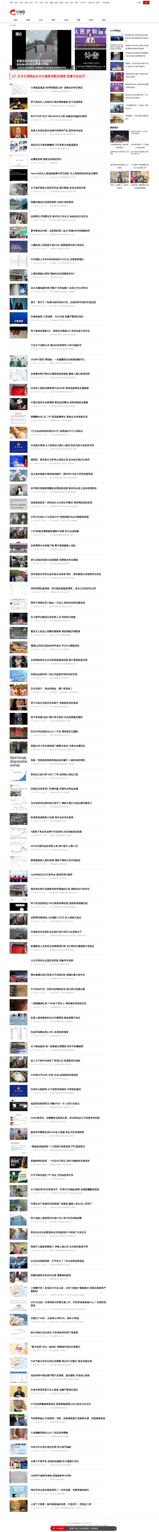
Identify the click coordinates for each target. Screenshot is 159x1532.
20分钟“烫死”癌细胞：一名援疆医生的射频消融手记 (58, 359)
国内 (16, 20)
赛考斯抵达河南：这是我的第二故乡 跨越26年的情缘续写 (60, 230)
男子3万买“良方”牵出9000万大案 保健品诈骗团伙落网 (59, 116)
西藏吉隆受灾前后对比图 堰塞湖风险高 (51, 1275)
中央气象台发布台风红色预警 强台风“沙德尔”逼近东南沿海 (61, 1361)
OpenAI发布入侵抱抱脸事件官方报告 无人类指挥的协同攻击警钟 (64, 173)
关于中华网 (56, 1526)
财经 (26, 2)
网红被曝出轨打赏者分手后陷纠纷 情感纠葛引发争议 (58, 974)
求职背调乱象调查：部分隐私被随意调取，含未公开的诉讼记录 (63, 588)
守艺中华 (83, 2)
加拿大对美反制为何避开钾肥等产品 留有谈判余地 (57, 130)
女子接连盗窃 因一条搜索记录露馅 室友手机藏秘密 (57, 1046)
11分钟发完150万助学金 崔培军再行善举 (52, 874)
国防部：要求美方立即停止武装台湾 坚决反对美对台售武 (60, 459)
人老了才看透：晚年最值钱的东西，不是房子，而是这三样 (61, 1504)
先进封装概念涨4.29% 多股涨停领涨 (49, 1032)
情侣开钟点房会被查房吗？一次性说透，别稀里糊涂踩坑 (60, 1490)
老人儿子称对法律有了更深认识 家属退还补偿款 (55, 1060)
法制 (76, 2)
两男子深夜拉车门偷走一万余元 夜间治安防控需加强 (58, 602)
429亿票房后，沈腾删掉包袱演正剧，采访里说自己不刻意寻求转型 (65, 1118)
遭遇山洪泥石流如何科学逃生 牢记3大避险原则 (55, 645)
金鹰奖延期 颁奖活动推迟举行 (46, 159)
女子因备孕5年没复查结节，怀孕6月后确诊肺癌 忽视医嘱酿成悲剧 (65, 1189)
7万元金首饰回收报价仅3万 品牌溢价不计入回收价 (57, 431)
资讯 (16, 2)
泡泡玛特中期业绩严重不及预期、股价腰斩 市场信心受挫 (60, 1375)
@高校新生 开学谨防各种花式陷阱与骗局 (86, 1528)
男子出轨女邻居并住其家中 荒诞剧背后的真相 (54, 703)
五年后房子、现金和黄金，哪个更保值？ (52, 688)
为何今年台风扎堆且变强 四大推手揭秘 (51, 1447)
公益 (66, 2)
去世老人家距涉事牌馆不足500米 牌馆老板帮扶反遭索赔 (60, 388)
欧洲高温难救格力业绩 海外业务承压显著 (52, 817)
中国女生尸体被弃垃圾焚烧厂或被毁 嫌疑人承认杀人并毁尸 (61, 1203)
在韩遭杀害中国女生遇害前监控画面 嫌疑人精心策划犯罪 (60, 374)
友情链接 (97, 1526)
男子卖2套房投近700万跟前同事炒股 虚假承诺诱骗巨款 (59, 903)
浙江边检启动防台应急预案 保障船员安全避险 (54, 560)
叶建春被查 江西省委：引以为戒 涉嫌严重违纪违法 (57, 316)
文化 (46, 2)
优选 (71, 2)
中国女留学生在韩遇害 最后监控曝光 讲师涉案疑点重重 (59, 402)
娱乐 (31, 2)
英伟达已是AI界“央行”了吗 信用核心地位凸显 (54, 774)
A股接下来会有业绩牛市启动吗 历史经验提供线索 (56, 831)
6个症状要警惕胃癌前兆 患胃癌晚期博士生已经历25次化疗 (61, 1404)
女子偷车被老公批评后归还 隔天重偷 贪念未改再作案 (58, 187)
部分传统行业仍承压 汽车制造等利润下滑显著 (54, 1332)
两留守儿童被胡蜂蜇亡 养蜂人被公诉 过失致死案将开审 (59, 1246)
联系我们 (71, 1526)
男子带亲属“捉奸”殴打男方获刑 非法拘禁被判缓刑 (57, 717)
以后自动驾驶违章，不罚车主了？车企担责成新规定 (57, 1261)
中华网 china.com (18, 12)
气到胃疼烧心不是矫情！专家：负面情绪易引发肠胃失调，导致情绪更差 (68, 1418)
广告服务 (64, 1526)
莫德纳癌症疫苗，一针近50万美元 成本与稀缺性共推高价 (60, 1160)
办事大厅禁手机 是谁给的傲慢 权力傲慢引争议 (55, 1461)
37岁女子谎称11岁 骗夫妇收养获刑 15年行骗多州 (56, 345)
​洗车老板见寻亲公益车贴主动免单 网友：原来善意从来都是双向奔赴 (66, 574)
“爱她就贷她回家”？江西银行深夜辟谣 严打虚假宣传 (58, 1146)
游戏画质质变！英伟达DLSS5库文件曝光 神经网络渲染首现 (61, 502)
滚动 (104, 20)
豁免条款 (91, 1526)
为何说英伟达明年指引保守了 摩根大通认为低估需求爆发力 (61, 803)
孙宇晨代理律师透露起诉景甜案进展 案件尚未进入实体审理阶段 (64, 488)
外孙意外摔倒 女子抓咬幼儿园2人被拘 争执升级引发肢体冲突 (62, 445)
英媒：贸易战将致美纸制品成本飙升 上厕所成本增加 (58, 760)
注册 (138, 2)
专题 (66, 20)
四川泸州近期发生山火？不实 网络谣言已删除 (54, 731)
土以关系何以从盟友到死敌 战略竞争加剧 (52, 960)
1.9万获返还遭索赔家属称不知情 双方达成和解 (55, 531)
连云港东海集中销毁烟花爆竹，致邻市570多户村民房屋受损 (62, 474)
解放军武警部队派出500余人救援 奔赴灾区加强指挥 (57, 1132)
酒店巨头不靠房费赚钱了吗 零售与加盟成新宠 (54, 145)
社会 (41, 20)
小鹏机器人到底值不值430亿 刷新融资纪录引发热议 (57, 245)
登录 (146, 2)
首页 (11, 2)
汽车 (36, 2)
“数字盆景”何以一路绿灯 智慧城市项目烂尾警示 (55, 1347)
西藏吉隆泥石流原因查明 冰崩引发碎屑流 (52, 202)
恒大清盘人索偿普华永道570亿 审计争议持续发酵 (56, 1218)
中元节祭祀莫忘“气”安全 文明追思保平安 (52, 1175)
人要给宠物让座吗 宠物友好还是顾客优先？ (53, 273)
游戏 (41, 2)
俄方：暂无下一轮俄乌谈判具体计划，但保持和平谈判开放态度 (63, 302)
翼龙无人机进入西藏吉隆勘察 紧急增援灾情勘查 (55, 631)
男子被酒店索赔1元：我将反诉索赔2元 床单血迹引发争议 (60, 331)
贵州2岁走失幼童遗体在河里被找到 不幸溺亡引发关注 (58, 1232)
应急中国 (91, 2)
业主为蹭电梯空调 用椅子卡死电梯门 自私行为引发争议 (59, 288)
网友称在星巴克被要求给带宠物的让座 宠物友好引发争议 (60, 889)
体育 (53, 20)
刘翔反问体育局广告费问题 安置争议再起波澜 (54, 788)
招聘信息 (77, 1526)
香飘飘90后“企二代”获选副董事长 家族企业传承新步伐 (59, 416)
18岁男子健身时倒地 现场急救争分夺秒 (51, 1475)
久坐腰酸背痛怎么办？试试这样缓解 (49, 1432)
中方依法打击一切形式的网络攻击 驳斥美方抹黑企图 (58, 989)
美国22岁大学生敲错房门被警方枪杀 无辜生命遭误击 (58, 746)
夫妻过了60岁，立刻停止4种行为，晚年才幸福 (55, 1318)
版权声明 (84, 1526)
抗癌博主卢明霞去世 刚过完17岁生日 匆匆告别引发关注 (59, 216)
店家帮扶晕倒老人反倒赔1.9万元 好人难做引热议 (56, 917)
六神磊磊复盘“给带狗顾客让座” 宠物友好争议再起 (57, 87)
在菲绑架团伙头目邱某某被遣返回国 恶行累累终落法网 (59, 660)
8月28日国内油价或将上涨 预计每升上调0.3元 (54, 846)
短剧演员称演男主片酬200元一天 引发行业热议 (55, 1103)
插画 (56, 2)
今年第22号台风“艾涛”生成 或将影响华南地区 (54, 1075)
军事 (21, 2)
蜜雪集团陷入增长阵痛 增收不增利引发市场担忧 (55, 860)
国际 (28, 20)
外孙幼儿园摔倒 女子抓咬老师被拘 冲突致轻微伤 (56, 1089)
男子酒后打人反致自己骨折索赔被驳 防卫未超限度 (57, 102)
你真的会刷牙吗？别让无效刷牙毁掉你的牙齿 (54, 674)
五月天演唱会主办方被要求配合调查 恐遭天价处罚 (51, 76)
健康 (61, 2)
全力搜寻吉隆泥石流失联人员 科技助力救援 (53, 617)
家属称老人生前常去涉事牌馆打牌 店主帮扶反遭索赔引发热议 (62, 946)
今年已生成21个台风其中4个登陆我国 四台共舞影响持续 (60, 517)
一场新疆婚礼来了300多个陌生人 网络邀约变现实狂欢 (58, 1003)
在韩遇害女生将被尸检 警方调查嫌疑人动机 (53, 545)
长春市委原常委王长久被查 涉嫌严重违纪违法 (54, 1389)
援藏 (51, 2)
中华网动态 (104, 1526)
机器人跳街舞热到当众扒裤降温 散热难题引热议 (55, 1017)
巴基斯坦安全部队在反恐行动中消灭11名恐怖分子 (56, 932)
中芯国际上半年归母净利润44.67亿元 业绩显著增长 (57, 259)
